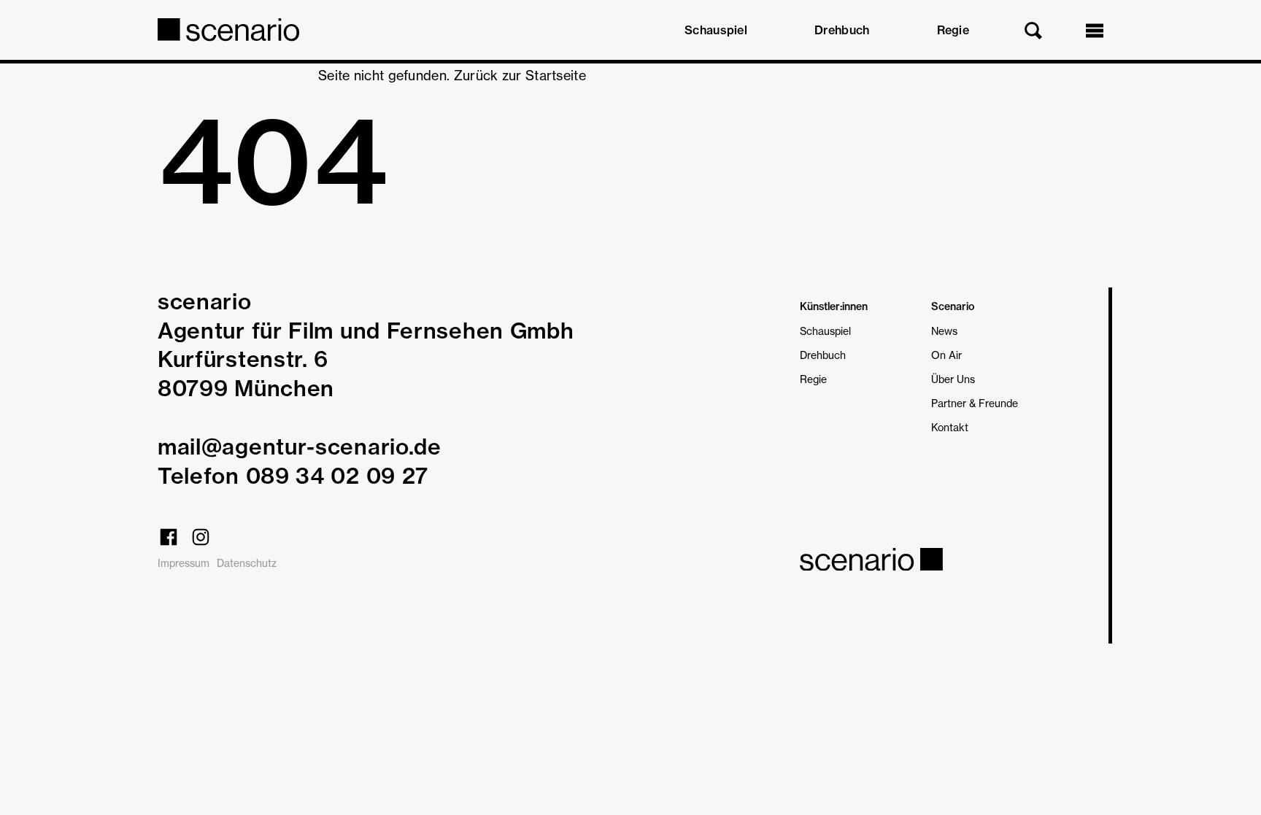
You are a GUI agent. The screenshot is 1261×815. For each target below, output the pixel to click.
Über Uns (953, 379)
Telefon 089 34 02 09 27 (293, 476)
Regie (953, 30)
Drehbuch (841, 30)
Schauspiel (716, 30)
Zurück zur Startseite (520, 75)
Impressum (183, 563)
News (944, 331)
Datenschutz (247, 563)
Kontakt (949, 427)
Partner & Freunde (974, 403)
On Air (946, 355)
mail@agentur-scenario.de (299, 446)
